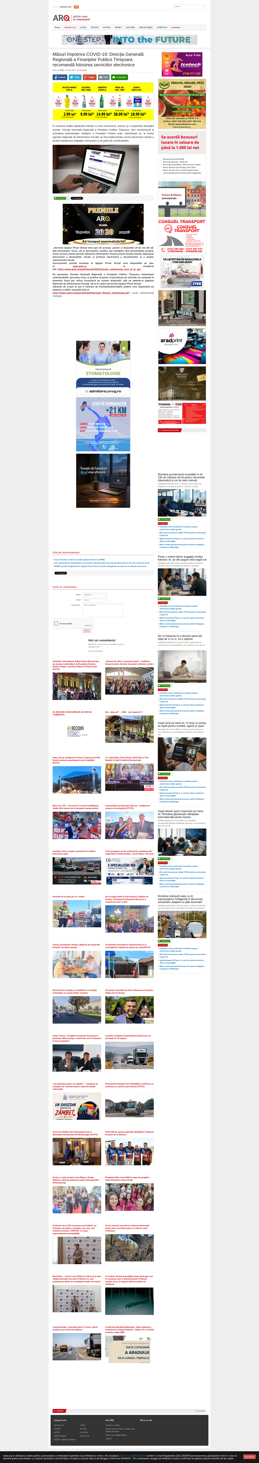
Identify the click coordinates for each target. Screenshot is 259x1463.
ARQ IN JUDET (146, 27)
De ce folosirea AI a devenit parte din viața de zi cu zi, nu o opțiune (180, 637)
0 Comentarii (82, 70)
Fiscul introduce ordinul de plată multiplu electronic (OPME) (79, 560)
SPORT (118, 27)
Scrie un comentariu (95, 651)
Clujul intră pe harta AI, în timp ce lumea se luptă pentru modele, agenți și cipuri (182, 724)
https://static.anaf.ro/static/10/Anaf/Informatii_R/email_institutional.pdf (91, 293)
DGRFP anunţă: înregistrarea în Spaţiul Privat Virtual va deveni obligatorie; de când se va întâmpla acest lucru (100, 566)
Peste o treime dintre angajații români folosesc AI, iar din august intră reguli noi (182, 558)
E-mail (78, 600)
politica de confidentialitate (132, 1455)
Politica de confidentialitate (116, 1435)
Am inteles (249, 1457)
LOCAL (83, 27)
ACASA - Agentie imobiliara (64, 1440)
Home (57, 27)
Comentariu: (75, 605)
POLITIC (95, 27)
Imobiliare (175, 27)
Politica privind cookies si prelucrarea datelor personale (120, 1430)
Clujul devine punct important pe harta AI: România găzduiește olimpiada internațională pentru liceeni (180, 814)
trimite (86, 631)
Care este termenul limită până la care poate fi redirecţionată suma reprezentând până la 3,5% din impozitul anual (101, 563)
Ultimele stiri (70, 27)
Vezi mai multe (200, 1411)
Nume (78, 595)
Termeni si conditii (113, 1425)
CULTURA (130, 27)
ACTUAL (107, 27)
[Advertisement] (103, 319)
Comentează (61, 198)
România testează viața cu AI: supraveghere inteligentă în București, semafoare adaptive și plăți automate (180, 899)
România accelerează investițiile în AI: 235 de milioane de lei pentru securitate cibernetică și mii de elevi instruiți (181, 477)
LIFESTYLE (162, 27)
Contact (109, 1439)
